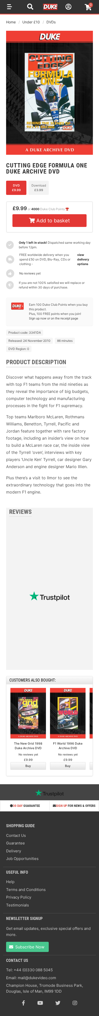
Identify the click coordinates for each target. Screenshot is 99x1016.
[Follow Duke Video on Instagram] (75, 1003)
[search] (30, 7)
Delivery (13, 851)
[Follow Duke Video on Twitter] (57, 1003)
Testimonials (17, 905)
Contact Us (16, 835)
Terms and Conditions (26, 889)
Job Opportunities (22, 858)
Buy (28, 766)
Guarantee (15, 843)
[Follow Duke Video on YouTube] (40, 1003)
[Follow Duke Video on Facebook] (23, 1003)
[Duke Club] (17, 309)
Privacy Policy (18, 897)
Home (11, 22)
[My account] (67, 7)
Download (38, 187)
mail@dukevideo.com (37, 977)
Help (10, 881)
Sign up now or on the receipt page (53, 318)
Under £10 (31, 22)
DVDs (51, 22)
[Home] (50, 9)
